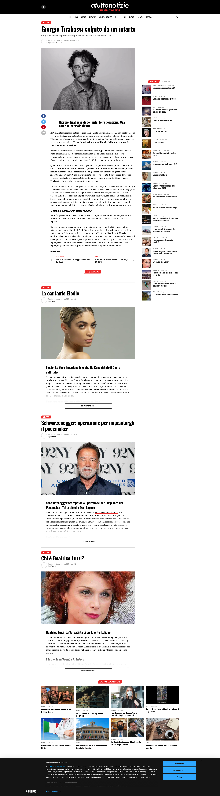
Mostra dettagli (52, 791)
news (76, 17)
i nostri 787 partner (58, 766)
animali (140, 17)
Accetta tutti (179, 764)
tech (124, 17)
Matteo (53, 301)
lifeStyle (92, 17)
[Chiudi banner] (201, 761)
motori (132, 17)
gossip (83, 17)
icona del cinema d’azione (106, 512)
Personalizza (178, 770)
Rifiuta (179, 777)
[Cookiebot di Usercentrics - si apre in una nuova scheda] (30, 791)
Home (69, 17)
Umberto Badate (56, 42)
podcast (149, 17)
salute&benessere (105, 17)
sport (117, 17)
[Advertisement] (160, 62)
